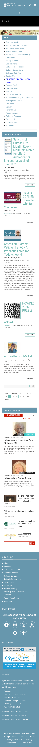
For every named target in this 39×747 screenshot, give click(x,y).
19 (16, 396)
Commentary (29, 434)
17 (9, 396)
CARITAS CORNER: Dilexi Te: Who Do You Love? (12, 197)
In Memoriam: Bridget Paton (17, 478)
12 (20, 393)
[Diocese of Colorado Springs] (14, 4)
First (7, 393)
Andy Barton (7, 213)
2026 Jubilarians (24, 534)
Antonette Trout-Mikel (12, 347)
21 (23, 396)
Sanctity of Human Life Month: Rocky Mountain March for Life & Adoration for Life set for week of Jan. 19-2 (7, 146)
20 (20, 396)
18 (13, 396)
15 (30, 393)
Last (6, 399)
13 (23, 393)
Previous (14, 393)
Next (28, 396)
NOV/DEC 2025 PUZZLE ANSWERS (12, 310)
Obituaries (30, 472)
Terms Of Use (26, 743)
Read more (30, 185)
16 (6, 396)
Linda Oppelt (7, 326)
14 (27, 393)
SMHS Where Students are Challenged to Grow (26, 523)
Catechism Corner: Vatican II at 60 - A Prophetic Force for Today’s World (12, 235)
